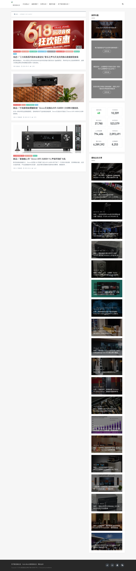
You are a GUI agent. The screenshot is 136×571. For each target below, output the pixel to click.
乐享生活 (43, 4)
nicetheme (49, 567)
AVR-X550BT (33, 51)
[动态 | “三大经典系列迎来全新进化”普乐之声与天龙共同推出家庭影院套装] (48, 34)
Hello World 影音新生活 (29, 564)
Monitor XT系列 (42, 51)
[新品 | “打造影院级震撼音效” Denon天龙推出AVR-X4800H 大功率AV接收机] (48, 88)
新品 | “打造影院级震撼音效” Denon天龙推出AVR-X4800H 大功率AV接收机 (45, 108)
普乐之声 (76, 51)
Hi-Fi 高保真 (18, 117)
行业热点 (26, 4)
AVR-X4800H (25, 51)
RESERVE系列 (51, 51)
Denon (23, 105)
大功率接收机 (30, 105)
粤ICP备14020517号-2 (32, 567)
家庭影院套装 (69, 51)
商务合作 (41, 564)
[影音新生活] (15, 4)
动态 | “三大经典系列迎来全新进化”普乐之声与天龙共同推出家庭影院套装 (45, 57)
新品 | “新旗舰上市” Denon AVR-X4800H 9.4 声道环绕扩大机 (39, 159)
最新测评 (35, 4)
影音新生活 (24, 567)
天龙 (15, 54)
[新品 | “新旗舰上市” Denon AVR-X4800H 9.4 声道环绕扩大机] (48, 139)
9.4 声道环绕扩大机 (19, 155)
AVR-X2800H (17, 51)
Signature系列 (60, 51)
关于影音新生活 (63, 4)
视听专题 (52, 4)
